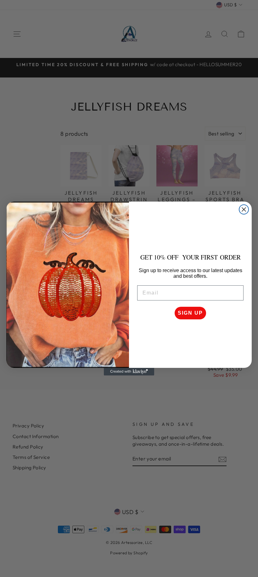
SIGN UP (190, 313)
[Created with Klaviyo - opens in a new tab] (129, 371)
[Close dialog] (244, 209)
